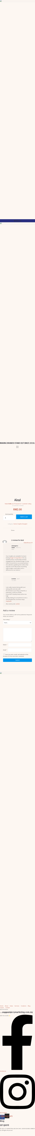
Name (5, 645)
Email (5, 650)
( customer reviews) (18, 505)
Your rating (6, 619)
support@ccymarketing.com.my (17, 1012)
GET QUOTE (4, 1125)
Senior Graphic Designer (20, 524)
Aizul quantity (9, 514)
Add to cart (24, 517)
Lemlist (18, 604)
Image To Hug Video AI (16, 558)
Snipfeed (8, 601)
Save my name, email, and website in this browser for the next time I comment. (15, 655)
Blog (2, 1121)
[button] (17, 220)
